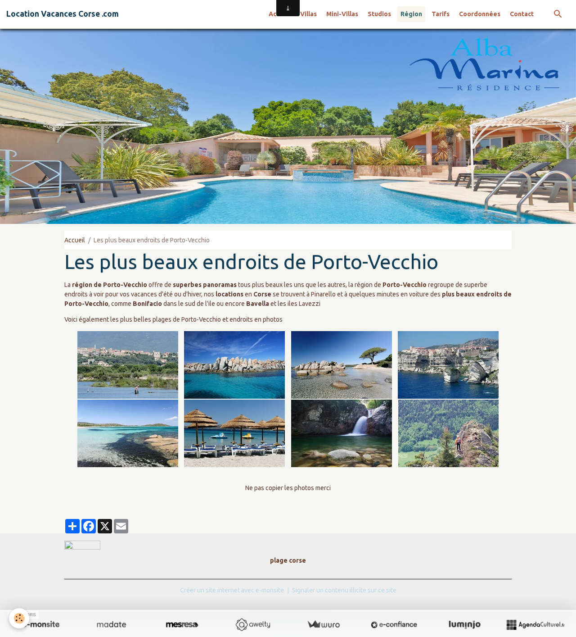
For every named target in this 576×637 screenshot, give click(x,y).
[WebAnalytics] (82, 544)
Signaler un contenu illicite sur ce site (344, 590)
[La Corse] (235, 433)
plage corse (288, 560)
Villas (308, 14)
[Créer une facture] (323, 624)
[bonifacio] (449, 365)
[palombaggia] (341, 365)
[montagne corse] (449, 433)
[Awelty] (252, 624)
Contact (522, 14)
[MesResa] (182, 624)
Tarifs (441, 14)
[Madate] (111, 624)
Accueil (74, 240)
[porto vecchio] (128, 365)
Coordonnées (479, 14)
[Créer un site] (40, 624)
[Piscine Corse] (341, 433)
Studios (379, 14)
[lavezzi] (235, 365)
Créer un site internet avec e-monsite (232, 590)
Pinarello (323, 294)
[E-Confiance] (394, 624)
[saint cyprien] (128, 433)
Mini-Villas (342, 14)
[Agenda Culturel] (535, 624)
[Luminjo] (464, 624)
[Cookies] (19, 618)
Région (411, 14)
